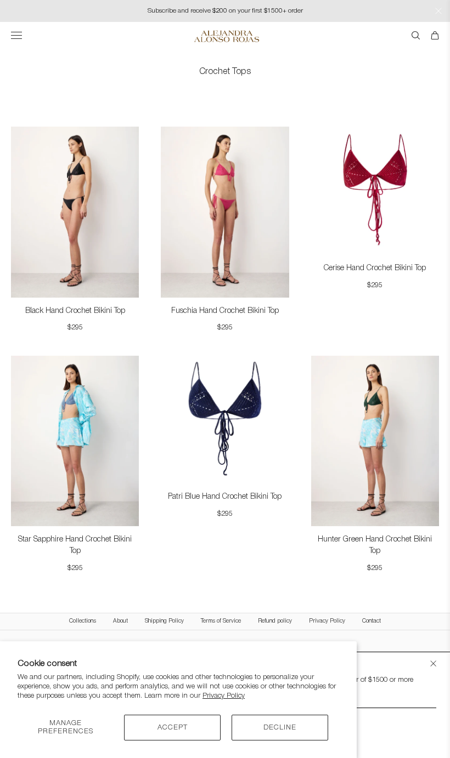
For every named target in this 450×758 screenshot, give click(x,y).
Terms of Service (221, 621)
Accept (173, 728)
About (120, 621)
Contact (371, 621)
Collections (82, 621)
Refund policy (275, 621)
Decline (279, 728)
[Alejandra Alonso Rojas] (225, 36)
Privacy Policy (224, 696)
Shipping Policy (164, 621)
